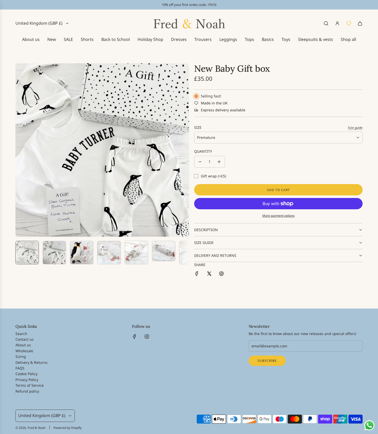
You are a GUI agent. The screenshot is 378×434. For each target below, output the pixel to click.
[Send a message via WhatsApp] (369, 425)
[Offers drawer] (348, 23)
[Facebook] (134, 336)
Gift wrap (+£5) (213, 176)
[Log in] (337, 23)
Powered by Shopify (67, 428)
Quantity (203, 151)
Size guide (355, 127)
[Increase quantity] (219, 161)
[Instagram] (146, 336)
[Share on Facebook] (196, 274)
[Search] (326, 23)
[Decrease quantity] (200, 161)
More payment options (278, 215)
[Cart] (360, 23)
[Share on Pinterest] (221, 274)
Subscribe (267, 360)
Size (198, 127)
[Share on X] (209, 274)
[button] (19, 150)
